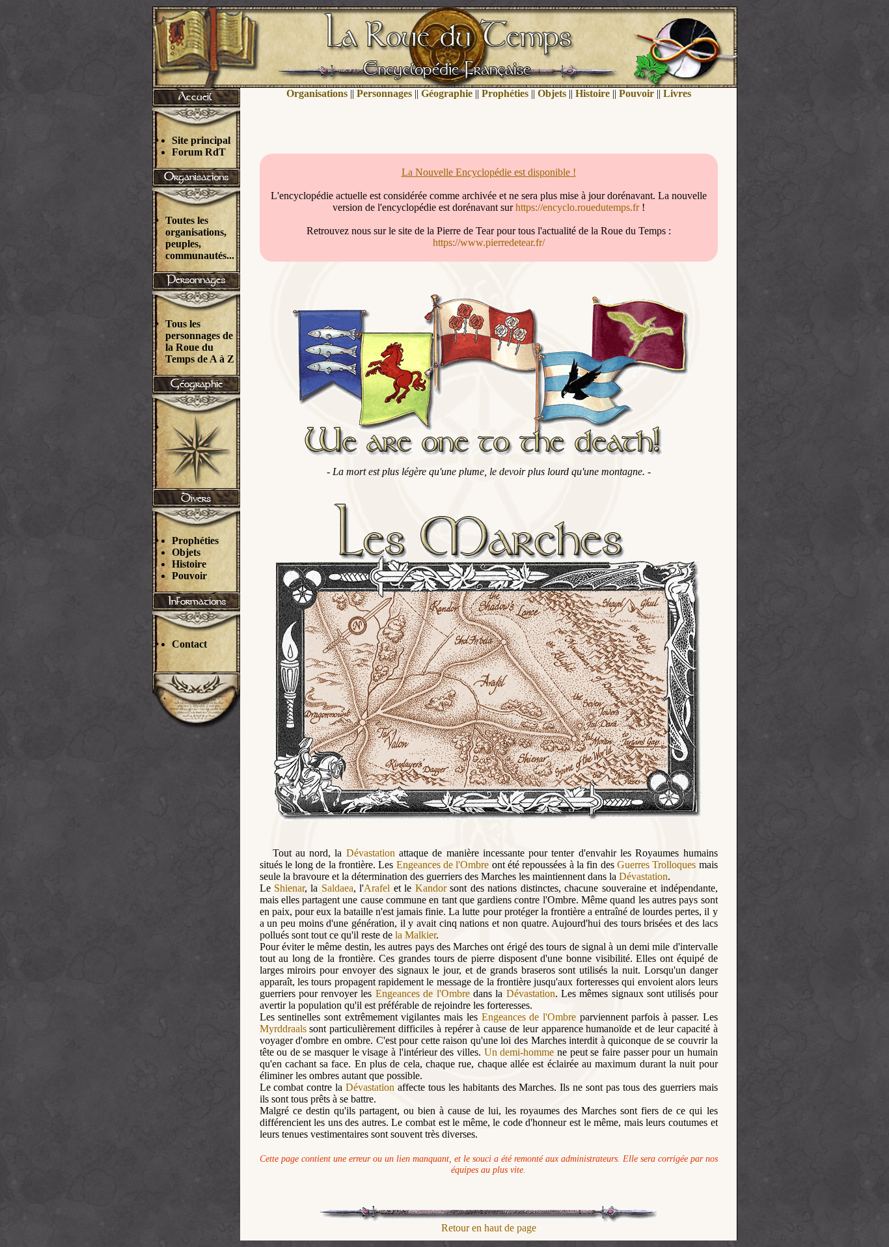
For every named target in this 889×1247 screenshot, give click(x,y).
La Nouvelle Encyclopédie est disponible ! (489, 172)
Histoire (189, 563)
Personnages (384, 93)
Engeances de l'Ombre (442, 864)
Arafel (377, 888)
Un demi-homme (519, 1052)
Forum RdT (199, 152)
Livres (677, 93)
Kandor (430, 888)
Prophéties (195, 540)
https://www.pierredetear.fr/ (489, 242)
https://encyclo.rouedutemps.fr (577, 207)
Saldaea (337, 888)
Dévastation (370, 852)
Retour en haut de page (488, 1227)
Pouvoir (189, 575)
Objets (186, 552)
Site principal (201, 140)
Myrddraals (283, 1028)
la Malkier (415, 934)
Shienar (289, 888)
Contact (189, 644)
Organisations (317, 93)
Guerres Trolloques (656, 864)
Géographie (446, 93)
